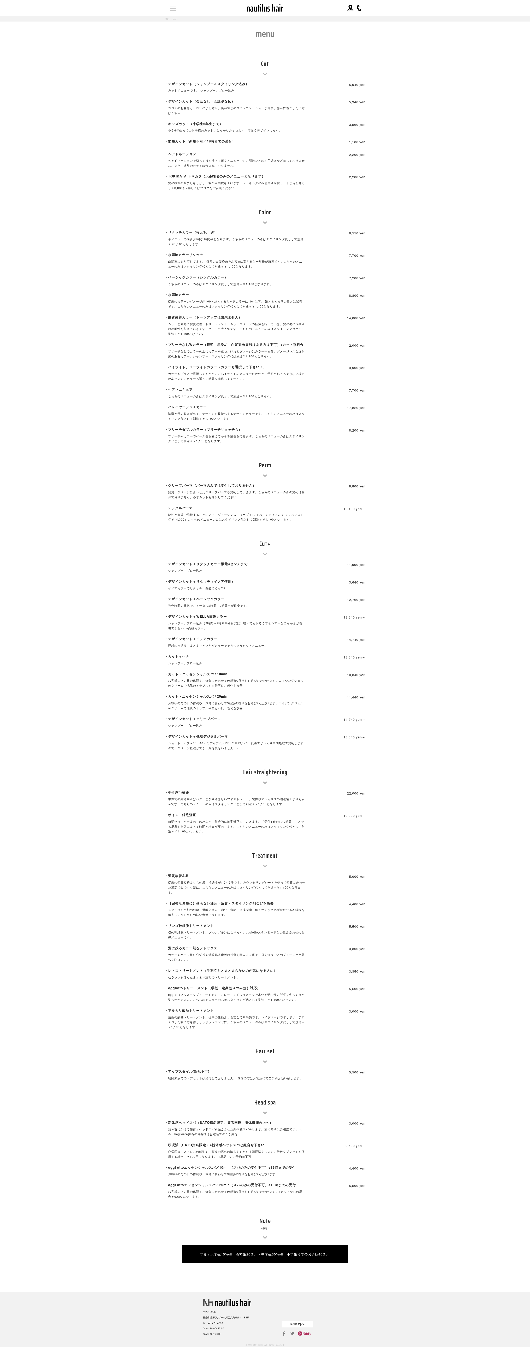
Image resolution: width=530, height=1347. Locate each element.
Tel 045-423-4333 (213, 1323)
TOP (167, 19)
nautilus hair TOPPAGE (265, 8)
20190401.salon (255, 1344)
